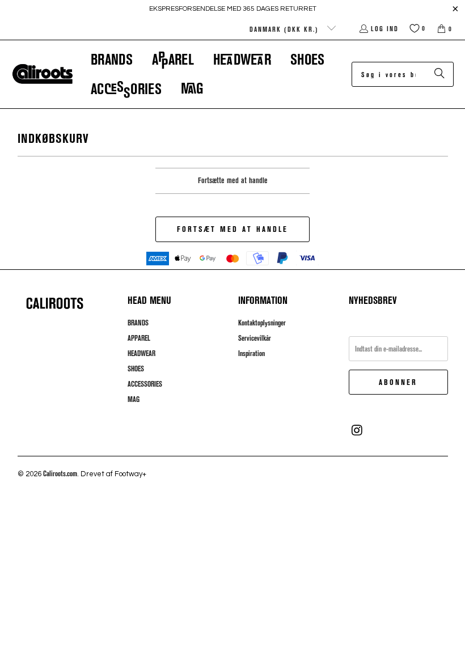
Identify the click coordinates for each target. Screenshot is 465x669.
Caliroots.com (60, 473)
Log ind (385, 28)
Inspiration (251, 353)
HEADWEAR (141, 353)
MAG (134, 399)
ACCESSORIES (145, 383)
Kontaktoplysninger (262, 322)
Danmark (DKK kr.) (286, 29)
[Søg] (439, 74)
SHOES (136, 368)
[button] (111, 59)
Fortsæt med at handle (232, 229)
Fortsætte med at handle (233, 180)
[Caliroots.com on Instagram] (357, 430)
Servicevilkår (254, 337)
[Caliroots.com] (42, 74)
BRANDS (138, 322)
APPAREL (139, 337)
